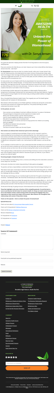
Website (3, 264)
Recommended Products (12, 343)
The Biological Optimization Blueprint (37, 301)
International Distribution (12, 331)
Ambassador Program (11, 326)
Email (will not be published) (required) (11, 258)
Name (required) (5, 252)
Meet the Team (9, 341)
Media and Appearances (34, 308)
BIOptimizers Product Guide (35, 303)
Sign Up (27, 368)
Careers (8, 346)
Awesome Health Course (12, 320)
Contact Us (8, 298)
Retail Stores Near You (11, 348)
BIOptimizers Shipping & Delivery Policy (16, 301)
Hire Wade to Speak (33, 311)
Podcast (8, 225)
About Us (8, 318)
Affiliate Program (10, 323)
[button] (16, 5)
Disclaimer (29, 384)
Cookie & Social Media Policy (37, 384)
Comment (3, 233)
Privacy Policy (23, 384)
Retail (7, 333)
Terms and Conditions (15, 384)
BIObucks (8, 336)
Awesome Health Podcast (34, 298)
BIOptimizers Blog (32, 306)
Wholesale (8, 328)
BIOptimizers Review (11, 338)
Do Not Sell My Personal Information (15, 308)
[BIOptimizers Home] (20, 5)
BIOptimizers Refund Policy (13, 303)
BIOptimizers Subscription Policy (14, 306)
